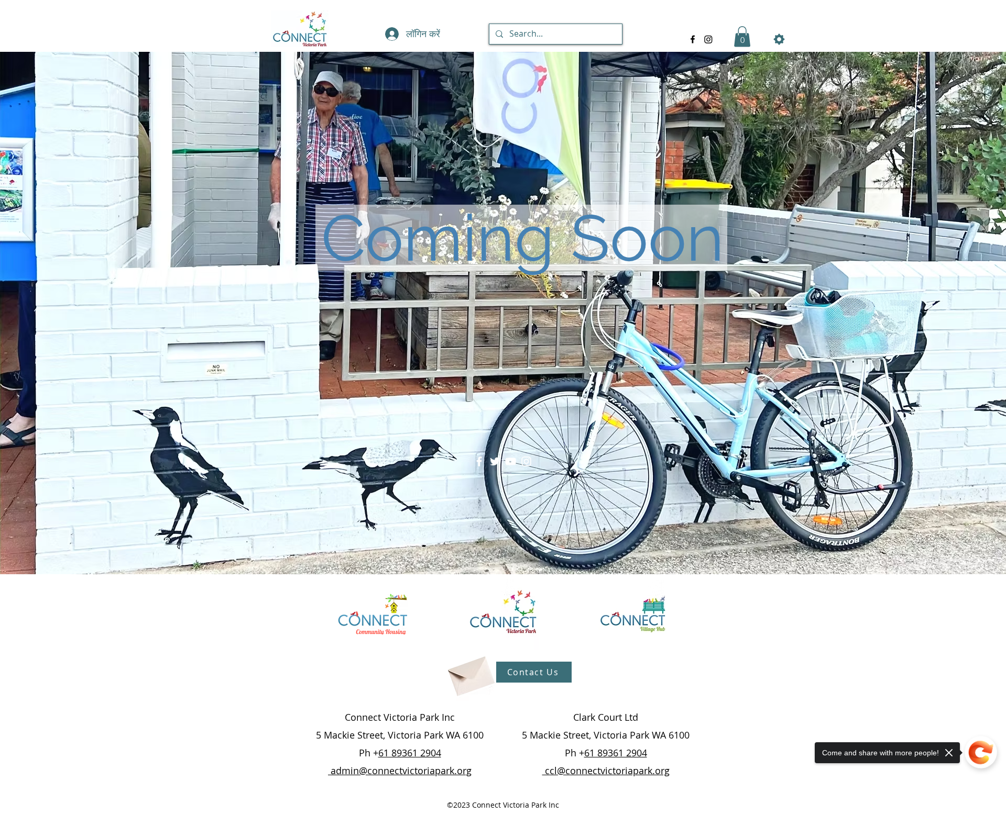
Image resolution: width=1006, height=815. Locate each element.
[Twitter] (494, 461)
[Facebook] (479, 461)
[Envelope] (470, 672)
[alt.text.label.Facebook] (692, 39)
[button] (742, 36)
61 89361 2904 (409, 752)
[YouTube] (510, 461)
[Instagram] (526, 461)
